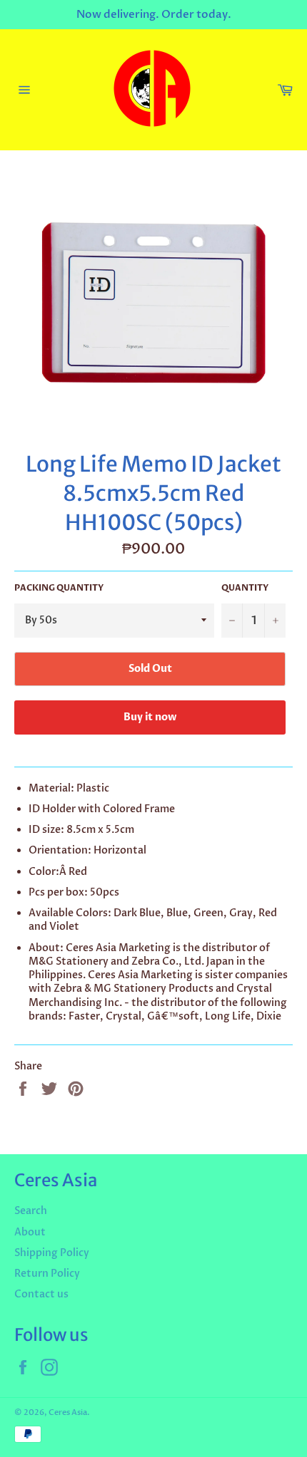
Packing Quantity (59, 587)
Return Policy (47, 1273)
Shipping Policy (51, 1253)
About (30, 1232)
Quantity (244, 587)
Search (30, 1211)
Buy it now (150, 717)
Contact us (41, 1294)
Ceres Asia (68, 1412)
